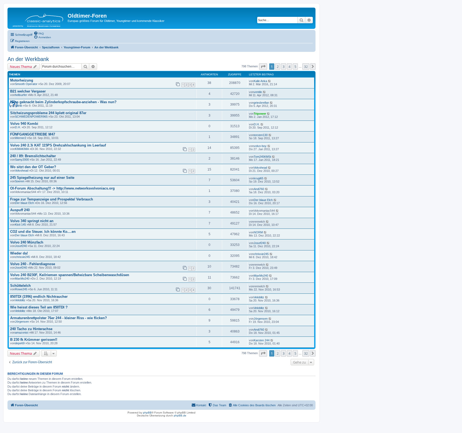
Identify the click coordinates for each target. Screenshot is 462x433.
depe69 (20, 343)
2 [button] (278, 66)
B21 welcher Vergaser (28, 91)
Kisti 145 (20, 224)
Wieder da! (19, 253)
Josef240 (21, 246)
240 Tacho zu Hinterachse (31, 329)
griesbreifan (261, 102)
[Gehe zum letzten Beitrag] (269, 81)
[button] (263, 66)
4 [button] (289, 66)
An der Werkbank (28, 59)
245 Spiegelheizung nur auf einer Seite (42, 178)
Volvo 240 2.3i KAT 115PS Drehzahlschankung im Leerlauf (58, 145)
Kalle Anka (260, 81)
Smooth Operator (26, 84)
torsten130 (261, 135)
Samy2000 (22, 159)
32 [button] (306, 66)
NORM (258, 232)
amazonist (21, 332)
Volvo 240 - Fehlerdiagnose (32, 264)
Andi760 (259, 189)
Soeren (19, 181)
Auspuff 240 (20, 210)
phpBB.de (180, 415)
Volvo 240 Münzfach (26, 242)
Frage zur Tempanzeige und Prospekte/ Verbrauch (51, 199)
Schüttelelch (20, 286)
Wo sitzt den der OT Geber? (33, 167)
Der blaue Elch (24, 202)
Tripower (260, 113)
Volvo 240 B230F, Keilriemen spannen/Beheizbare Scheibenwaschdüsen (69, 275)
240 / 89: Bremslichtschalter (33, 156)
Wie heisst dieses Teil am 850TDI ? (39, 307)
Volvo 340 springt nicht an (31, 221)
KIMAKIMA (22, 148)
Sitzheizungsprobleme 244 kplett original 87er (48, 113)
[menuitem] (39, 33)
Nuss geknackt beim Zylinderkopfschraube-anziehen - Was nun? (63, 102)
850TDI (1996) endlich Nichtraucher (39, 297)
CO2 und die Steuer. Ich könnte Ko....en (43, 232)
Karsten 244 (262, 340)
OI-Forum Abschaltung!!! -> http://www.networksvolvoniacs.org (62, 188)
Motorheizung (21, 80)
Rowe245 (21, 289)
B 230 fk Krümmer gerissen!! (33, 340)
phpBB (147, 412)
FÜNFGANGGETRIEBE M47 (32, 134)
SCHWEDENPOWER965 (31, 116)
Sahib (18, 105)
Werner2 (20, 138)
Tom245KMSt (262, 156)
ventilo (258, 92)
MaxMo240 (22, 278)
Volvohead (21, 170)
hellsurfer (21, 94)
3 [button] (283, 66)
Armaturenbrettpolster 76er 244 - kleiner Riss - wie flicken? (58, 318)
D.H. (18, 127)
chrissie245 (22, 256)
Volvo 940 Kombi (24, 124)
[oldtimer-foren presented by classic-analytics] (38, 18)
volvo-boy (260, 146)
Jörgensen (22, 321)
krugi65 (258, 178)
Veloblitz (20, 300)
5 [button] (295, 66)
